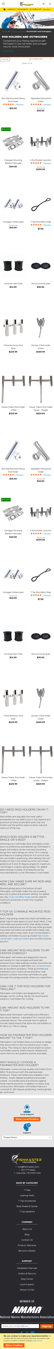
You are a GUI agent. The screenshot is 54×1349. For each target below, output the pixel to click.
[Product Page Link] (13, 81)
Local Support (27, 1284)
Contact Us (27, 1240)
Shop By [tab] (5, 59)
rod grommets (43, 966)
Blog (27, 1234)
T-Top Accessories (17, 31)
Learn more (37, 1341)
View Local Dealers (27, 1119)
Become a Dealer (27, 1251)
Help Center (27, 1279)
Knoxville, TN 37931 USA (28, 1173)
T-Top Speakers (27, 1211)
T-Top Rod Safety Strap (41, 222)
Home (5, 31)
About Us (27, 1229)
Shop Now (46, 9)
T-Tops (27, 1190)
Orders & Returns (27, 1273)
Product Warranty (27, 1245)
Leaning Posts (27, 1195)
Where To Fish (27, 1290)
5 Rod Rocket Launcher (40, 160)
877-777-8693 (28, 1170)
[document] (27, 1341)
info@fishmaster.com (28, 1167)
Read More (8, 51)
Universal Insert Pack (13, 283)
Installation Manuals (27, 1268)
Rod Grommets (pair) (41, 283)
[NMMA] (27, 1317)
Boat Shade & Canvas (27, 1206)
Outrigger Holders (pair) (13, 222)
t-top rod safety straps (20, 897)
